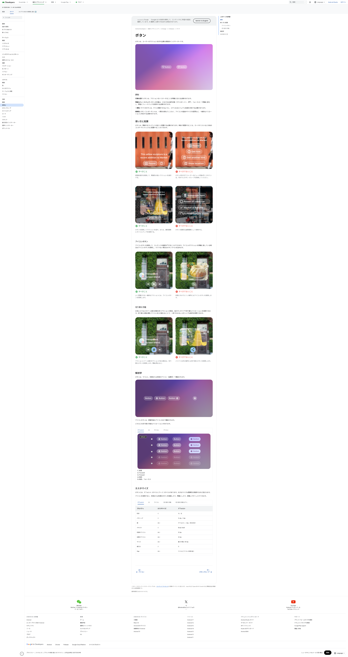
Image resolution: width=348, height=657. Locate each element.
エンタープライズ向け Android (35, 623)
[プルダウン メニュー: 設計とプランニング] (46, 2)
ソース (28, 628)
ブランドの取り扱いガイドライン (53, 652)
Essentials (22, 2)
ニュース (29, 631)
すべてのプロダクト (95, 644)
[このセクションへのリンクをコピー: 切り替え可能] (148, 307)
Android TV (137, 631)
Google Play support (300, 626)
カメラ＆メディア (85, 628)
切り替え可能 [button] (167, 502)
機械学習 (82, 623)
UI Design (6, 7)
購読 (327, 653)
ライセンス (39, 652)
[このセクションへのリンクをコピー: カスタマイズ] (150, 489)
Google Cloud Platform (79, 644)
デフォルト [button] (141, 430)
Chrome (57, 644)
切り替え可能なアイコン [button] (183, 502)
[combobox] (298, 2)
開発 (52, 2)
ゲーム (82, 620)
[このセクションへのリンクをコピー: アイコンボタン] (150, 242)
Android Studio (333, 2)
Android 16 (190, 623)
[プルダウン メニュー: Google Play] (71, 2)
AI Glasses (17, 7)
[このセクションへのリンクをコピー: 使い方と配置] (150, 121)
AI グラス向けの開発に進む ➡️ (27, 12)
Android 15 (190, 626)
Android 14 (190, 628)
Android (29, 620)
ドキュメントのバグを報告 (302, 623)
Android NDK (244, 631)
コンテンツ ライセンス (162, 586)
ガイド (12, 12)
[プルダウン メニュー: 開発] (56, 2)
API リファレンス (246, 626)
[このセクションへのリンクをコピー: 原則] (141, 95)
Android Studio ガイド (247, 620)
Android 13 (190, 631)
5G (81, 634)
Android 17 (190, 620)
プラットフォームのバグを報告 (303, 620)
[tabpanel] (174, 457)
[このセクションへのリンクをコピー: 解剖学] (143, 373)
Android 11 (190, 637)
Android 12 (190, 634)
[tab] (140, 430)
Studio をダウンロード (247, 628)
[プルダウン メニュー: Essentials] (28, 2)
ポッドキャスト (31, 637)
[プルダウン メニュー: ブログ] (84, 2)
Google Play (65, 2)
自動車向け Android (139, 628)
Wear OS (136, 623)
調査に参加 (297, 628)
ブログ (80, 2)
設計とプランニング (38, 2)
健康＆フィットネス (86, 626)
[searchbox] (12, 17)
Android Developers (140, 29)
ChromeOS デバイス (140, 626)
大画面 (135, 620)
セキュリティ (30, 626)
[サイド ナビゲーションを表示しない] (22, 654)
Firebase (66, 644)
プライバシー (84, 631)
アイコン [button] (156, 430)
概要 (3, 12)
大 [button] (149, 430)
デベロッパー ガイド (247, 623)
